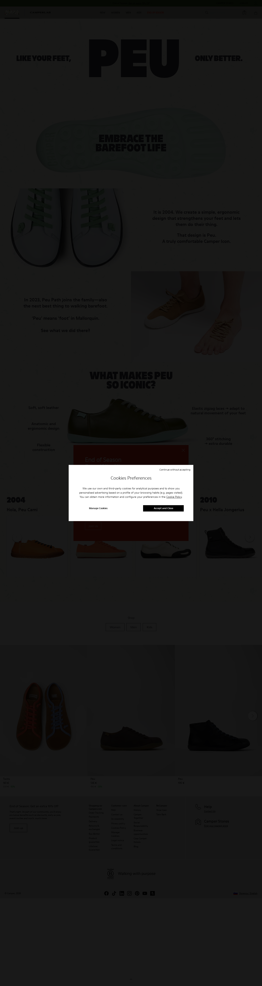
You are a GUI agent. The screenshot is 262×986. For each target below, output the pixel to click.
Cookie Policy (174, 497)
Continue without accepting (174, 469)
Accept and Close (163, 508)
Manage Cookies (98, 508)
